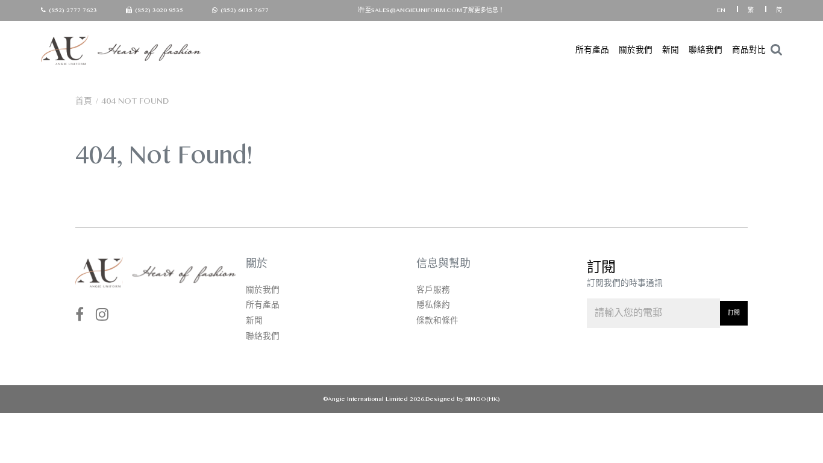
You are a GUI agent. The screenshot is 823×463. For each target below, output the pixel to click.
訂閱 (734, 313)
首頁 (83, 101)
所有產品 (592, 49)
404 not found (135, 101)
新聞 (670, 49)
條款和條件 (437, 320)
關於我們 (635, 49)
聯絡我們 (705, 49)
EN (722, 10)
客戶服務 (433, 289)
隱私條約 (433, 304)
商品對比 (749, 49)
